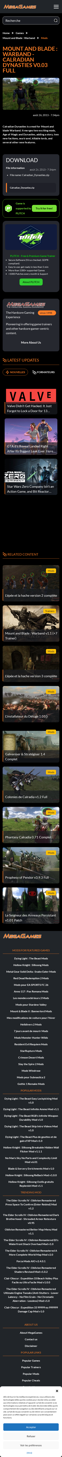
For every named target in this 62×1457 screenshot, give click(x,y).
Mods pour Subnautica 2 (31, 1077)
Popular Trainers (31, 1367)
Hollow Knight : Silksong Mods (31, 964)
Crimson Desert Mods (31, 1057)
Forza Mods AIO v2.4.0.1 (31, 1261)
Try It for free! (44, 208)
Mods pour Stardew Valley (31, 1004)
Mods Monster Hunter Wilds (31, 1037)
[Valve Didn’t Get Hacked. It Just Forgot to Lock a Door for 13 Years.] (31, 395)
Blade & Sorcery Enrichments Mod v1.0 (31, 1168)
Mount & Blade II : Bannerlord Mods (31, 1011)
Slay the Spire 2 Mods (31, 1064)
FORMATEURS (46, 372)
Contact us (31, 1339)
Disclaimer (31, 1345)
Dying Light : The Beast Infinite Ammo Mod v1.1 (31, 1109)
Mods (44, 37)
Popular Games (31, 1360)
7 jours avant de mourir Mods (31, 1031)
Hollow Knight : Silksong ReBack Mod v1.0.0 (31, 1175)
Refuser (31, 1436)
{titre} (29, 1453)
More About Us (31, 342)
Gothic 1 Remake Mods (31, 1083)
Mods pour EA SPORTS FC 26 (31, 984)
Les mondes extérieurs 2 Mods (31, 998)
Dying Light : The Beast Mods (31, 958)
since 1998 (46, 312)
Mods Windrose (31, 1070)
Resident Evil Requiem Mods (31, 1044)
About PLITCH (31, 281)
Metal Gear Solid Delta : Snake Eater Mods (31, 971)
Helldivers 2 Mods (31, 1024)
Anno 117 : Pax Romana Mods (31, 991)
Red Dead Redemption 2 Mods (31, 978)
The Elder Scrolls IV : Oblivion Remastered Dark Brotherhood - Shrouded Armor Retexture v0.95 (31, 1218)
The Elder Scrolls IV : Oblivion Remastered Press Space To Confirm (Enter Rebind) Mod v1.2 (31, 1204)
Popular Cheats (31, 1380)
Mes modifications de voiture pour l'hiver (31, 1017)
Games (20, 33)
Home (6, 33)
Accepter (31, 1427)
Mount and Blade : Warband (19, 37)
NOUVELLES (17, 372)
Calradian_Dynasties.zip (22, 188)
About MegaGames (31, 1332)
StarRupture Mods (31, 1050)
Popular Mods (31, 1373)
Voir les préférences (31, 1445)
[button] (57, 1390)
